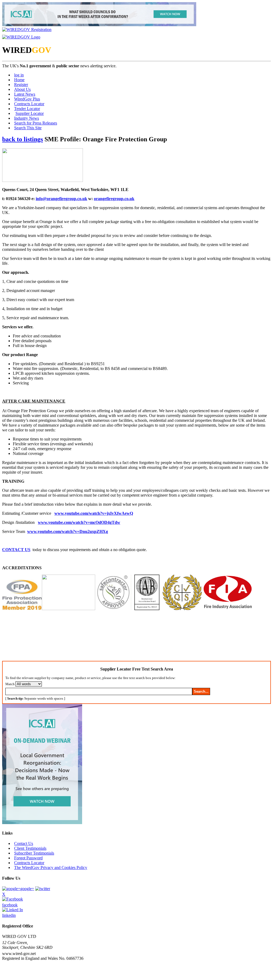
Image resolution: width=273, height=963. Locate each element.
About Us (22, 89)
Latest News (24, 94)
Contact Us (23, 843)
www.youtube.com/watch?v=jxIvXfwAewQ (93, 513)
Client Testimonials (30, 848)
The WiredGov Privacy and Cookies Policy (50, 867)
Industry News (26, 118)
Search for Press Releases (35, 123)
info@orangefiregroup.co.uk (61, 198)
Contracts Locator (29, 104)
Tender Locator (27, 108)
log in (19, 75)
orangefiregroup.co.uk (114, 198)
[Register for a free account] (26, 29)
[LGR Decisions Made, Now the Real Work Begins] (99, 24)
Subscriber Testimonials (34, 853)
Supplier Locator (29, 113)
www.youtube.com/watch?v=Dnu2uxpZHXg (67, 531)
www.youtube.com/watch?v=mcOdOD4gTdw (79, 522)
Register (21, 84)
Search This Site (28, 128)
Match (10, 684)
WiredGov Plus (27, 99)
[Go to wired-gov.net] (21, 37)
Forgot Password (28, 858)
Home (19, 79)
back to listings (22, 139)
